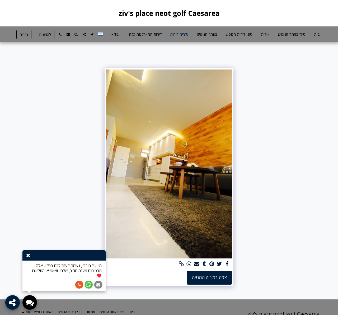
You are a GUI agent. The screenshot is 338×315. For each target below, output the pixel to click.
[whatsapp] (189, 264)
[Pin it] (212, 264)
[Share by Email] (196, 264)
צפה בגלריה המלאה (209, 277)
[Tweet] (219, 264)
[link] (181, 264)
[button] (92, 34)
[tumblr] (204, 264)
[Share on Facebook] (227, 264)
